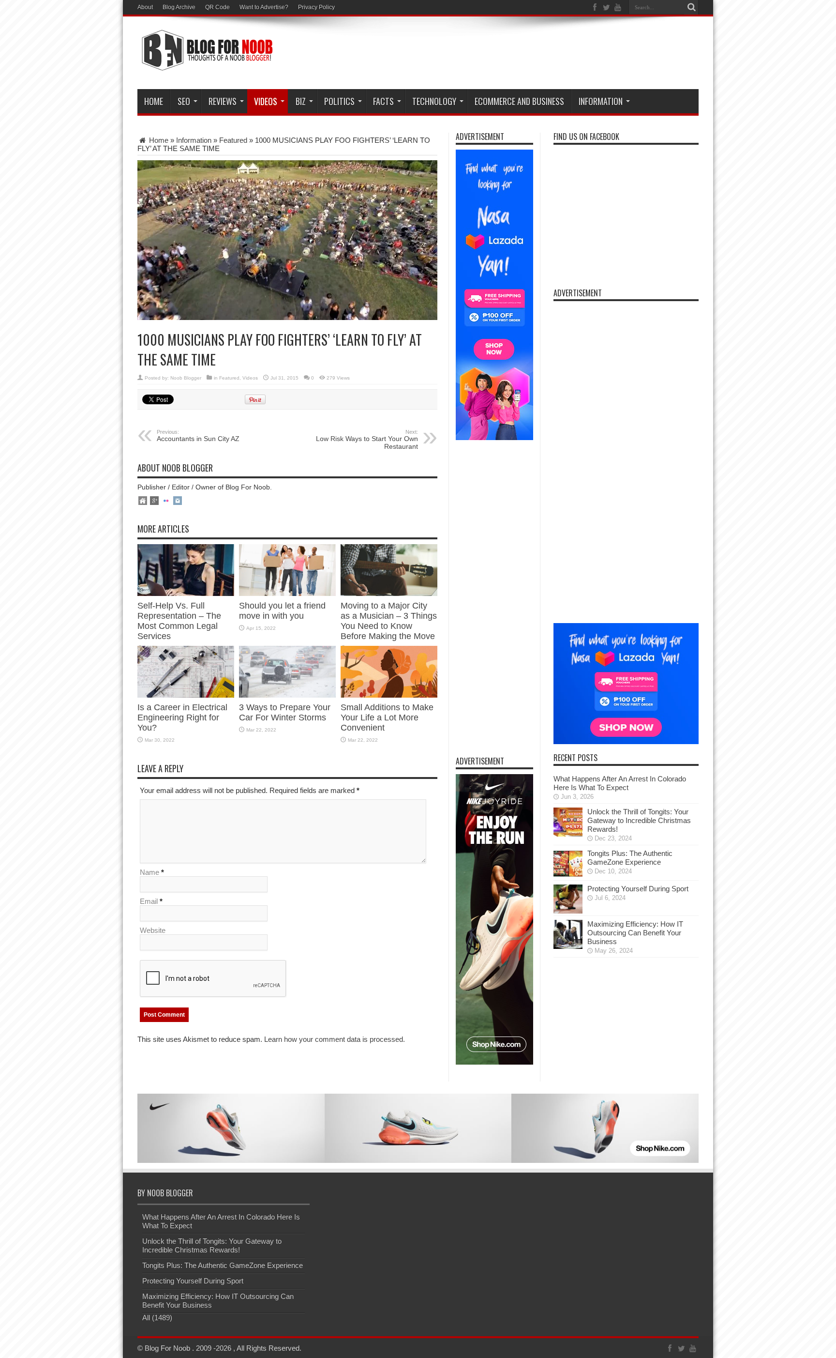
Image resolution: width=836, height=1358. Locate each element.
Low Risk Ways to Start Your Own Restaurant (367, 439)
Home (153, 101)
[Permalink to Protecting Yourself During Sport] (567, 911)
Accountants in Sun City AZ (198, 435)
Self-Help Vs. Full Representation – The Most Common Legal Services (179, 621)
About (145, 7)
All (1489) (157, 1317)
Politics (339, 101)
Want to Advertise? (263, 7)
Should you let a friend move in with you (282, 611)
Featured (233, 140)
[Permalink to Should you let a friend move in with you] (287, 593)
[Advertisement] (522, 54)
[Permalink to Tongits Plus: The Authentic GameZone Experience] (567, 875)
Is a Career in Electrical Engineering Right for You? (182, 717)
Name (149, 872)
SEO (184, 101)
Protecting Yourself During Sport (637, 889)
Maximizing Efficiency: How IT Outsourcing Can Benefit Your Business (635, 933)
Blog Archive (179, 7)
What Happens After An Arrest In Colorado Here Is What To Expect (619, 783)
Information (601, 101)
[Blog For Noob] (205, 64)
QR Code (217, 7)
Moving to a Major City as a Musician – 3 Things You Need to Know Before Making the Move (389, 621)
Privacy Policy (316, 7)
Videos (250, 378)
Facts (383, 101)
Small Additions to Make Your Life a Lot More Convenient (387, 717)
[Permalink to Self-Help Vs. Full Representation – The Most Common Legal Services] (185, 593)
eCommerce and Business (519, 101)
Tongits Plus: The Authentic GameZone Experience (629, 857)
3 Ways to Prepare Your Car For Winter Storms (284, 712)
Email (149, 901)
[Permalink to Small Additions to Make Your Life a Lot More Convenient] (389, 695)
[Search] (691, 7)
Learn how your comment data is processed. (334, 1039)
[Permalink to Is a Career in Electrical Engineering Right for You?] (185, 695)
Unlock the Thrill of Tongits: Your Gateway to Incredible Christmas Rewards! (639, 820)
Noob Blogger (185, 378)
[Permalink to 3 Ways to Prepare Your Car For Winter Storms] (287, 695)
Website (152, 930)
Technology (434, 101)
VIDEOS (265, 101)
